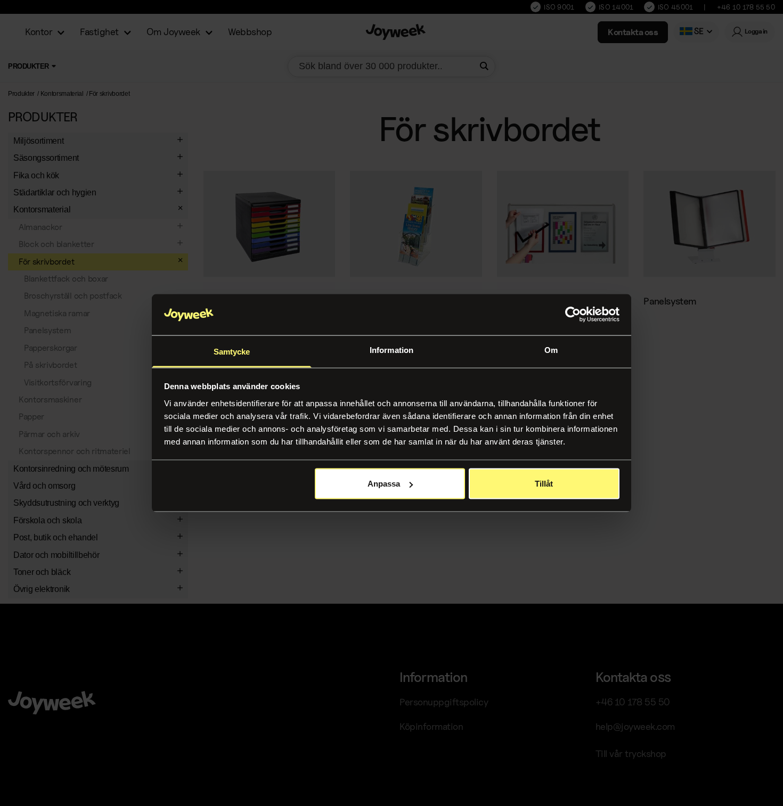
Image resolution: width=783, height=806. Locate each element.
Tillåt (544, 483)
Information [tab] (391, 349)
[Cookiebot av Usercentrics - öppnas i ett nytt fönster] (572, 315)
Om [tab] (551, 349)
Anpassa (384, 483)
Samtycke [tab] (232, 351)
